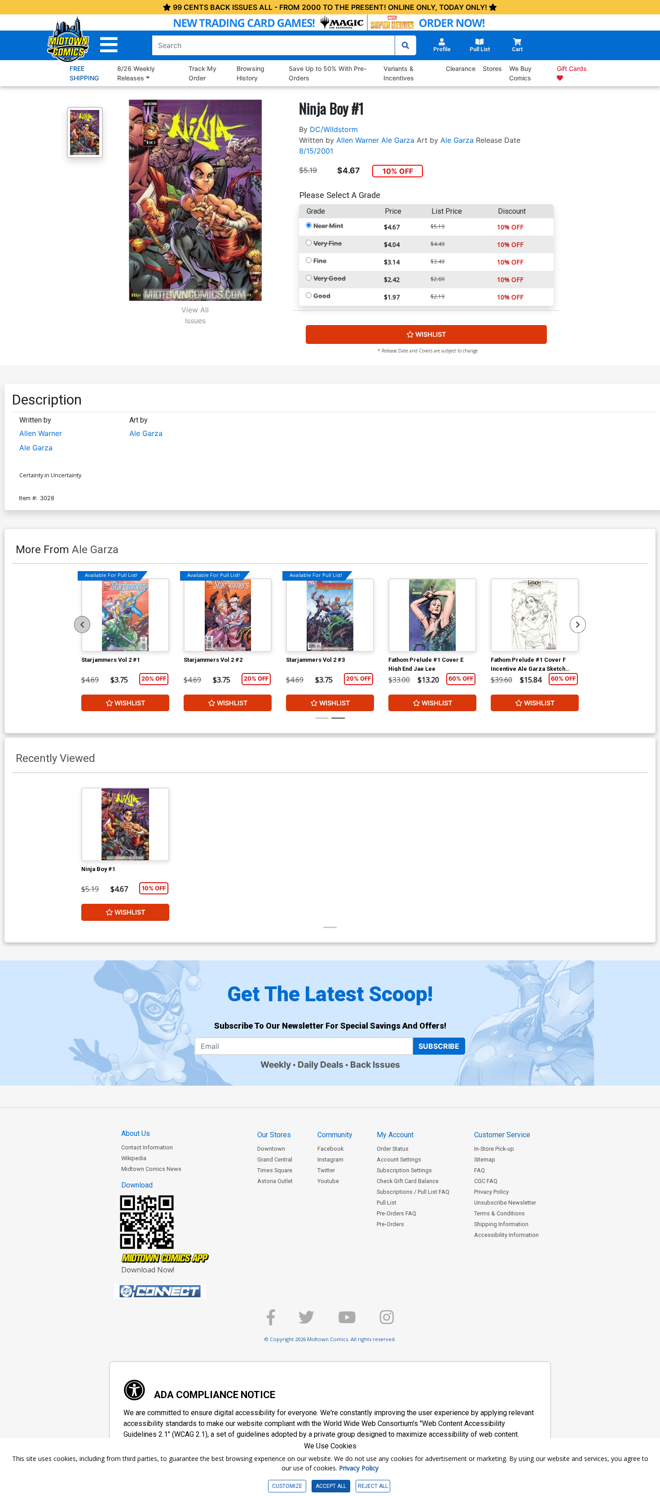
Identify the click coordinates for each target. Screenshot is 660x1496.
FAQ (479, 1170)
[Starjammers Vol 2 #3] (330, 615)
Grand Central (274, 1159)
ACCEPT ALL (331, 1486)
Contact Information (147, 1147)
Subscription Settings (404, 1170)
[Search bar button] (405, 45)
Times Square (274, 1170)
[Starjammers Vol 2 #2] (228, 615)
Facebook (330, 1148)
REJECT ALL (373, 1486)
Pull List (386, 1202)
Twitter (326, 1170)
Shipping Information (501, 1224)
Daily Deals (320, 1064)
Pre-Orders (390, 1224)
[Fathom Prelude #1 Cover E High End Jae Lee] (432, 615)
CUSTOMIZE (287, 1486)
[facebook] (271, 1321)
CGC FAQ (485, 1181)
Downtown (271, 1148)
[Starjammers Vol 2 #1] (125, 615)
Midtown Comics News (151, 1169)
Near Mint (328, 225)
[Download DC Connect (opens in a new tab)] (177, 1291)
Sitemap (484, 1159)
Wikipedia (133, 1158)
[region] (82, 624)
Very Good (329, 278)
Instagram (330, 1159)
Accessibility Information (506, 1235)
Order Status (393, 1148)
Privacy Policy (491, 1191)
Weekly (275, 1064)
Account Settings (399, 1159)
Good (321, 295)
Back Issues (375, 1064)
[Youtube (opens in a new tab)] (347, 1321)
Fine (319, 260)
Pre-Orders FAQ (396, 1213)
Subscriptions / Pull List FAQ (413, 1191)
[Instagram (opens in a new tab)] (387, 1321)
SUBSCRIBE (438, 1046)
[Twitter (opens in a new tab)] (306, 1321)
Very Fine (327, 243)
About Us (135, 1133)
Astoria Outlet (275, 1181)
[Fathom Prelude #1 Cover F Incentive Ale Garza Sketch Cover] (535, 615)
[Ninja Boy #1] (125, 824)
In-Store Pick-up (494, 1148)
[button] (109, 45)
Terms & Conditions (499, 1213)
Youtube (328, 1181)
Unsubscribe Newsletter (505, 1202)
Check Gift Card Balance (408, 1181)
